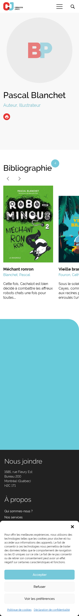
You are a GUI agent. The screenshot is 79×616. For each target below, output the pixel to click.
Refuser (39, 587)
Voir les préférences (39, 599)
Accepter (40, 575)
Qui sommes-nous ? (18, 511)
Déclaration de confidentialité (52, 609)
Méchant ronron (18, 269)
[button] (72, 526)
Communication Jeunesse (13, 6)
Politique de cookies (19, 609)
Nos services (13, 517)
